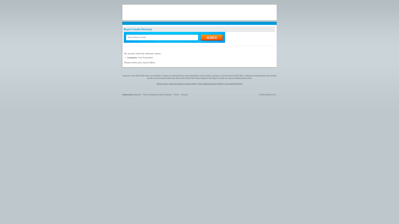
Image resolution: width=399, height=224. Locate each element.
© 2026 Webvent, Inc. (268, 95)
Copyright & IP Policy (234, 84)
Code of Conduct (176, 84)
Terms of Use (162, 84)
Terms (176, 95)
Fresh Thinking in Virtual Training (157, 95)
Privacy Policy (191, 84)
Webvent (137, 95)
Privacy (184, 95)
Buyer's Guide (138, 29)
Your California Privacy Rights (210, 84)
